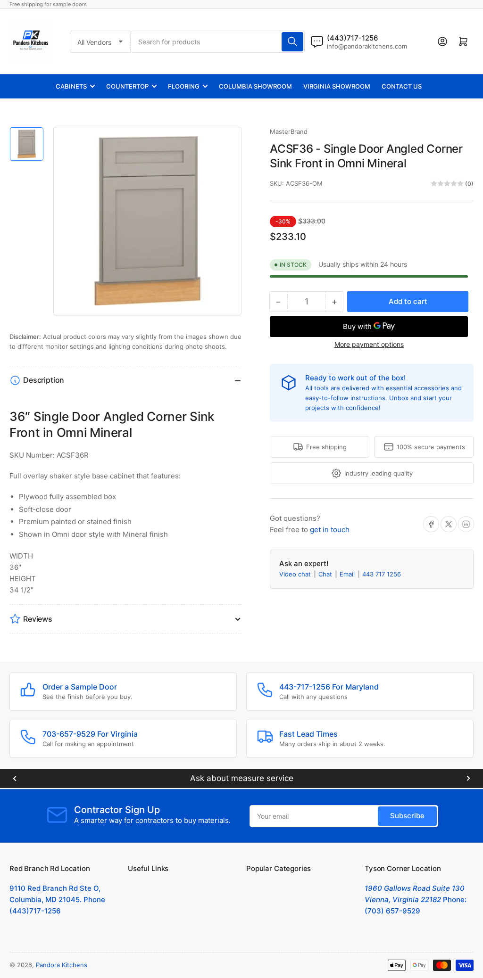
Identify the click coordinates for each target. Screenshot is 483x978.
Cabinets (71, 86)
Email (348, 574)
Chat (326, 574)
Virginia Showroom (336, 86)
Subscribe (407, 815)
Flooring (184, 86)
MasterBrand (289, 131)
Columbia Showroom (255, 86)
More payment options (369, 344)
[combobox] (217, 42)
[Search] (292, 42)
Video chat (296, 574)
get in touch (330, 529)
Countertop (127, 86)
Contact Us (402, 86)
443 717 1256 (381, 574)
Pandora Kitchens (61, 965)
